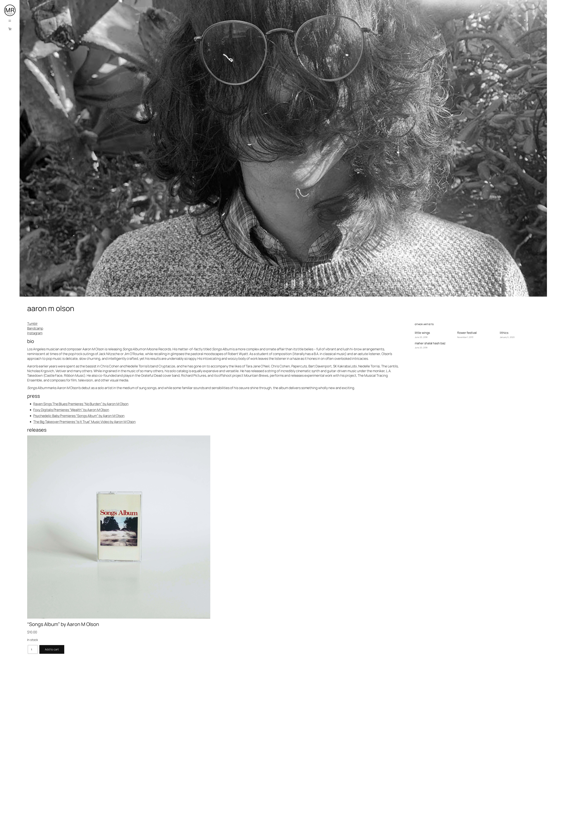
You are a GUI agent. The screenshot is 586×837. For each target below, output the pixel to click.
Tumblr (32, 323)
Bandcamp (35, 328)
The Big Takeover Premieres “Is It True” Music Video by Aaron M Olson (84, 421)
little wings (422, 333)
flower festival (467, 333)
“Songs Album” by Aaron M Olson (63, 624)
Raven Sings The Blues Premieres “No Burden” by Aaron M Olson (80, 404)
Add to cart (52, 649)
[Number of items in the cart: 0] (9, 28)
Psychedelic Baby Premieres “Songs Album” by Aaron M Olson (79, 415)
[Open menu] (10, 21)
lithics (504, 333)
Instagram (34, 333)
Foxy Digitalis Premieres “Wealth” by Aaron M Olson (71, 410)
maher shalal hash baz (430, 343)
